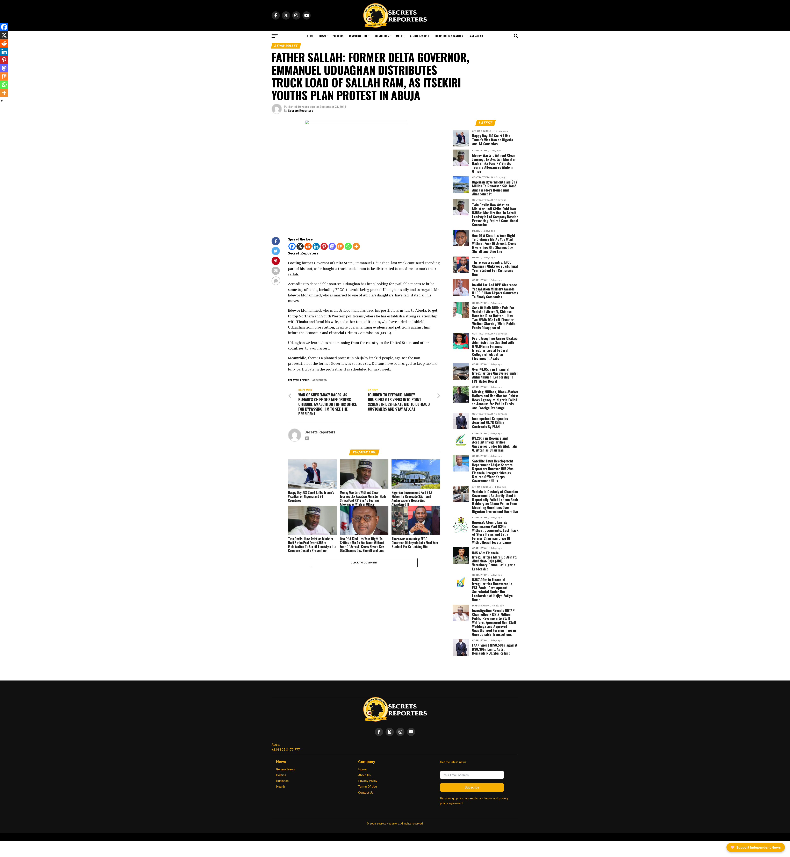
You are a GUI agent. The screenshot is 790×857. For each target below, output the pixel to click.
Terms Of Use (367, 786)
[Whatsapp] (348, 246)
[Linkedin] (316, 246)
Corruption (381, 36)
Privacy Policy (367, 781)
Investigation (358, 36)
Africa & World (420, 36)
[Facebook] (292, 246)
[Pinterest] (324, 246)
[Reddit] (308, 246)
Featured (320, 380)
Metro (400, 36)
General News (285, 769)
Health (280, 786)
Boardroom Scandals (449, 36)
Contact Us (365, 792)
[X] (300, 246)
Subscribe (472, 787)
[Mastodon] (332, 246)
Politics (337, 36)
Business (282, 781)
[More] (356, 246)
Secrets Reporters (300, 110)
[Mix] (340, 246)
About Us (364, 775)
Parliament (476, 36)
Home (310, 36)
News (322, 36)
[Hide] (1, 100)
